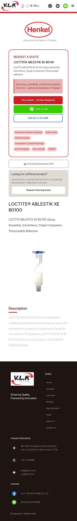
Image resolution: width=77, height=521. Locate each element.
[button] (72, 6)
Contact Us (51, 428)
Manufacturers (52, 408)
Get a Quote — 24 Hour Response (38, 100)
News (48, 415)
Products (50, 389)
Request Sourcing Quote (38, 190)
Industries (50, 395)
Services (49, 402)
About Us (50, 421)
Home (49, 382)
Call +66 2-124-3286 (38, 118)
